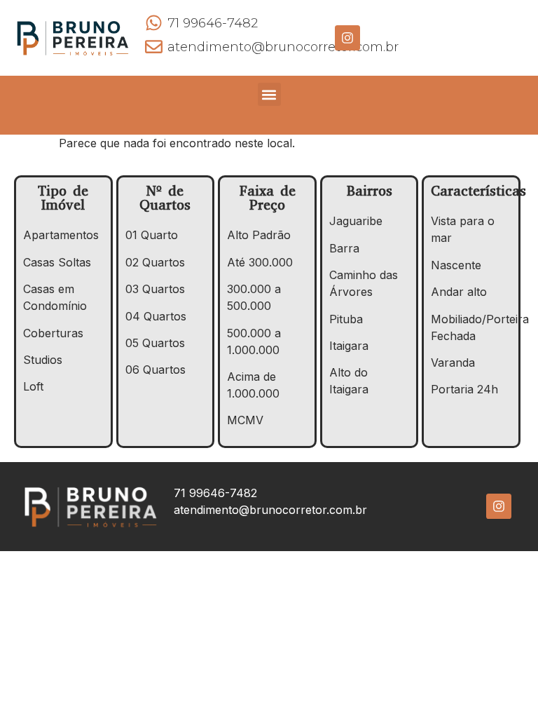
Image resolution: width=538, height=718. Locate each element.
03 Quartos (155, 289)
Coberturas (53, 333)
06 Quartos (155, 370)
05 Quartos (155, 343)
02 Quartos (155, 262)
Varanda (453, 362)
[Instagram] (347, 37)
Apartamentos (61, 235)
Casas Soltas (57, 262)
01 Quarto (151, 235)
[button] (269, 94)
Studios (42, 360)
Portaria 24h (464, 389)
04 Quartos (155, 316)
